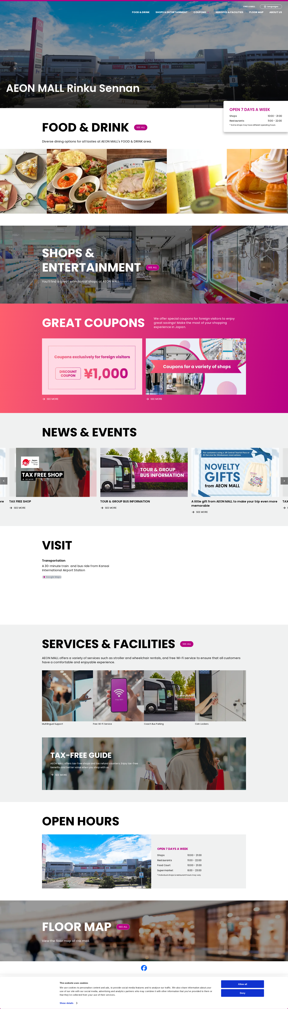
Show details (66, 1003)
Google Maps (53, 576)
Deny (242, 993)
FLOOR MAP (256, 12)
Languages (272, 6)
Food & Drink (141, 12)
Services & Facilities (229, 12)
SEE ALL (140, 127)
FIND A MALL (249, 6)
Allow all (242, 984)
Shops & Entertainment (172, 12)
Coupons (200, 12)
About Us (275, 12)
